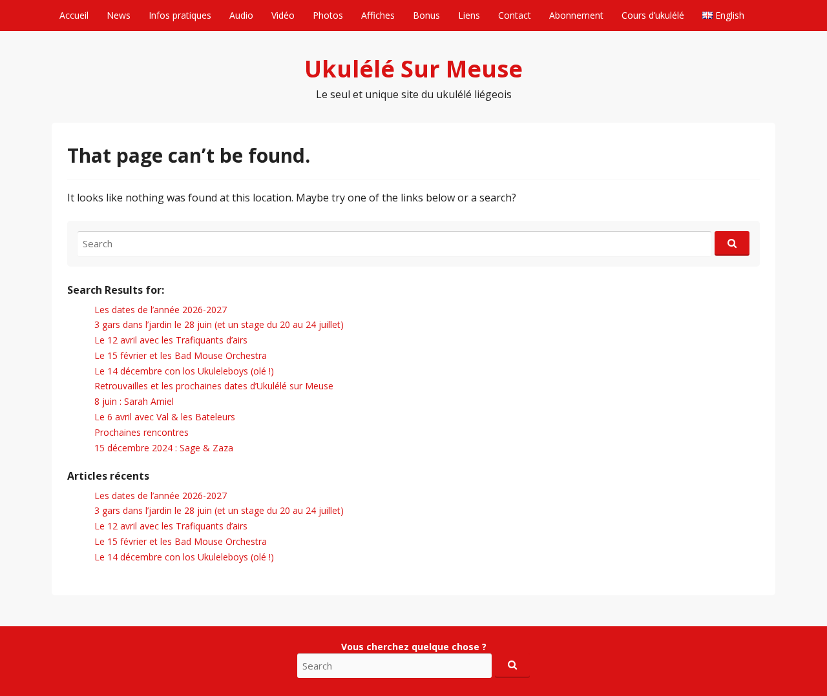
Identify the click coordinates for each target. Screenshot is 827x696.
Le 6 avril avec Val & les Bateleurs (164, 417)
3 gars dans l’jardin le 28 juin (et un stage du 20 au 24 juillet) (219, 324)
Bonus (426, 15)
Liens (469, 15)
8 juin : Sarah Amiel (134, 401)
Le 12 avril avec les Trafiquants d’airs (170, 340)
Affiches (378, 15)
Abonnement (576, 15)
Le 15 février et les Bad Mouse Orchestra (180, 355)
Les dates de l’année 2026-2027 (160, 309)
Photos (328, 15)
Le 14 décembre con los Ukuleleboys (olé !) (184, 371)
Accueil (74, 15)
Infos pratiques (180, 15)
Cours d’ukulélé (653, 15)
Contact (514, 15)
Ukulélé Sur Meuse (413, 69)
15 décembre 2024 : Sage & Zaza (163, 448)
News (119, 15)
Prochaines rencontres (141, 432)
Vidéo (283, 15)
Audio (241, 15)
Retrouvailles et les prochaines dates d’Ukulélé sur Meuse (213, 386)
